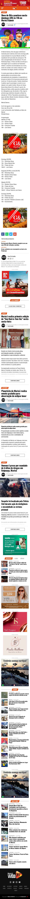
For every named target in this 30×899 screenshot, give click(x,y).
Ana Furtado (10, 25)
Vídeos (15, 890)
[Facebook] (2, 234)
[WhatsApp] (6, 234)
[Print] (14, 234)
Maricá (20, 886)
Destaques (9, 886)
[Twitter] (10, 234)
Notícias (15, 886)
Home (4, 886)
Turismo (20, 888)
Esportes (9, 888)
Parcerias (26, 888)
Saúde (4, 888)
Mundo (25, 886)
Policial (15, 888)
